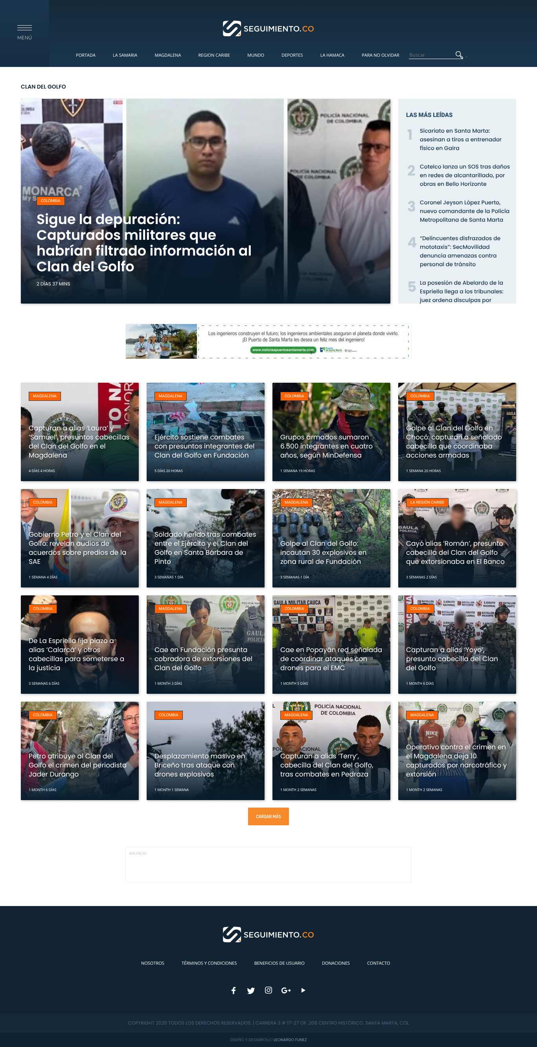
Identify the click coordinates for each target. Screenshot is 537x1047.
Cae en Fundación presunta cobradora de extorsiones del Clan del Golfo (203, 659)
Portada (86, 55)
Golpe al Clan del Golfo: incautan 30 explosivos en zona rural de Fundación (323, 552)
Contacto (378, 963)
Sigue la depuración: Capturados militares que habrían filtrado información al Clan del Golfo (144, 243)
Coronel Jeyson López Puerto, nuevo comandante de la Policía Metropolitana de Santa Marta (464, 211)
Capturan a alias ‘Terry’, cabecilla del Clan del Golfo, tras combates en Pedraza (326, 765)
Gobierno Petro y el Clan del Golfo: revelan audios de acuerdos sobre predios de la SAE (78, 548)
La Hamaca (332, 55)
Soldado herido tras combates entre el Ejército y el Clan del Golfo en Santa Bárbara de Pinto (205, 548)
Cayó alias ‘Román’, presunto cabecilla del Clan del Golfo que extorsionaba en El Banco (455, 552)
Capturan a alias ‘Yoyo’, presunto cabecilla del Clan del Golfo (452, 659)
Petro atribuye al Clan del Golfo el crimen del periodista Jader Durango (78, 765)
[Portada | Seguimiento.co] (268, 28)
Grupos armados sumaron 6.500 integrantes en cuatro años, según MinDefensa (326, 446)
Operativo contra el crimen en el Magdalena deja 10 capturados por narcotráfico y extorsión (456, 760)
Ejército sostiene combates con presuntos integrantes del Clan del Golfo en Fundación (204, 446)
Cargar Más (268, 816)
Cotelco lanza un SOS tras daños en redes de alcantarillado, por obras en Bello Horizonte (465, 175)
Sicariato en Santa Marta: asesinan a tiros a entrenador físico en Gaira (461, 139)
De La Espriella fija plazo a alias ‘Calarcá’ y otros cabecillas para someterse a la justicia (76, 654)
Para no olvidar (380, 55)
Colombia (51, 201)
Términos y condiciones (209, 963)
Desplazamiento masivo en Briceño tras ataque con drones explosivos (199, 765)
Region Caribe (214, 55)
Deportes (292, 55)
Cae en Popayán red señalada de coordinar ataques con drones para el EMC (331, 659)
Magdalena (167, 55)
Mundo (255, 55)
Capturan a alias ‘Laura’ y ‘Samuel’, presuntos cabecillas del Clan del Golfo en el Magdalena (79, 441)
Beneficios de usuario (279, 963)
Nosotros (152, 963)
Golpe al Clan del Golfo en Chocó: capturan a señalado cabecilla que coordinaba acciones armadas (454, 441)
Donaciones (336, 963)
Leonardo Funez (290, 1040)
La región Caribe (427, 502)
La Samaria (125, 55)
